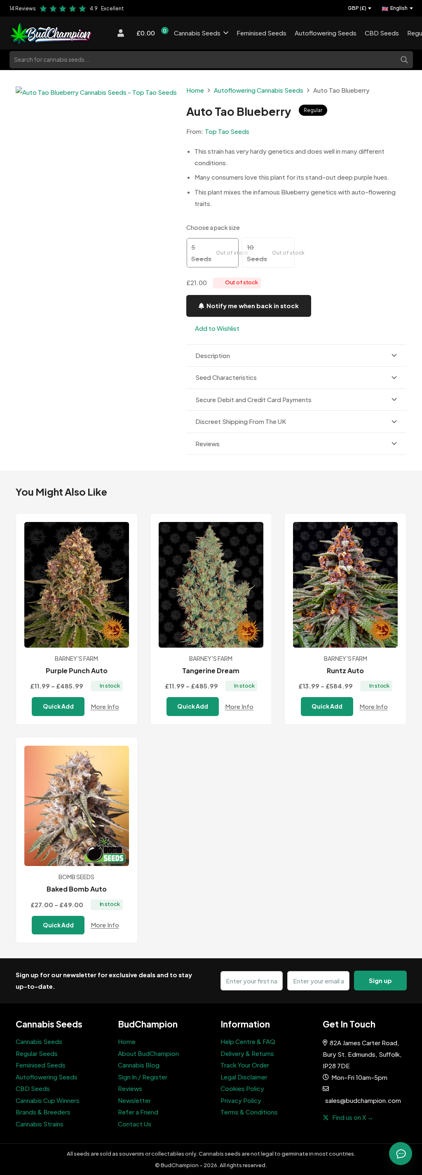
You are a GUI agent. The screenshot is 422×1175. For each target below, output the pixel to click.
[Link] (66, 33)
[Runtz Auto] (345, 585)
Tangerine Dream (210, 670)
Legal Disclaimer (243, 1077)
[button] (212, 328)
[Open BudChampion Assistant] (400, 1153)
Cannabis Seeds (39, 1041)
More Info (105, 706)
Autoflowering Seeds (46, 1077)
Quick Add (58, 706)
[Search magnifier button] (405, 59)
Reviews (130, 1088)
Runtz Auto (345, 670)
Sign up (380, 980)
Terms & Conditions (249, 1112)
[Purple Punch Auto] (76, 585)
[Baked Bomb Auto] (76, 806)
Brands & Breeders (43, 1112)
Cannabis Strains (39, 1124)
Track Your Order (244, 1065)
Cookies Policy (242, 1088)
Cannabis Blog (138, 1065)
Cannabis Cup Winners (48, 1100)
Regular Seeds (37, 1053)
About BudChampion (148, 1053)
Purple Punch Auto (77, 670)
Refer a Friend (138, 1112)
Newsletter (134, 1100)
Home (195, 90)
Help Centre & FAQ (247, 1041)
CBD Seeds (33, 1088)
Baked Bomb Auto (77, 889)
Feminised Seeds (41, 1065)
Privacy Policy (240, 1100)
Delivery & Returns (247, 1053)
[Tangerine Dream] (211, 585)
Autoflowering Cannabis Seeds (258, 90)
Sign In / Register (142, 1077)
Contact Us (134, 1124)
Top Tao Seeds (227, 131)
